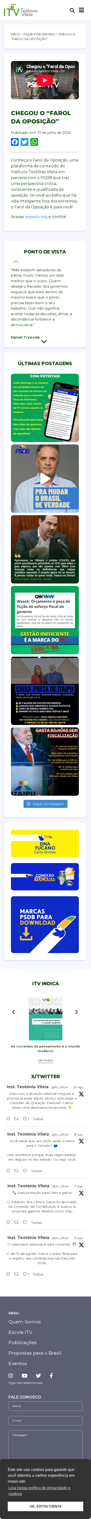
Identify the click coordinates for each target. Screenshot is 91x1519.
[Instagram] (12, 1375)
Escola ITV (20, 1332)
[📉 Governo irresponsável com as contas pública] (45, 620)
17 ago (78, 1186)
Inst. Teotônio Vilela (28, 1087)
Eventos (17, 1363)
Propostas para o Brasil (34, 1353)
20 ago (78, 1087)
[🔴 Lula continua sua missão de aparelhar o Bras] (45, 408)
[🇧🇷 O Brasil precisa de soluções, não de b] (45, 478)
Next (44, 342)
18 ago (78, 1134)
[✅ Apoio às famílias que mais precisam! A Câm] (45, 549)
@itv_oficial (59, 1087)
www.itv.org (36, 216)
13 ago (78, 1238)
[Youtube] (24, 1375)
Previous (17, 261)
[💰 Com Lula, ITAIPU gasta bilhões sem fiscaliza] (45, 761)
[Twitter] (38, 1375)
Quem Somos (24, 1322)
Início (15, 34)
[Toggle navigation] (81, 10)
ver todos (45, 1060)
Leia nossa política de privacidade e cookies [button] (39, 1491)
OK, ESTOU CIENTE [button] (46, 1506)
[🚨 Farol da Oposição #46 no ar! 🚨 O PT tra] (45, 691)
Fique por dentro (39, 34)
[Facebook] (51, 1375)
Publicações (22, 1342)
